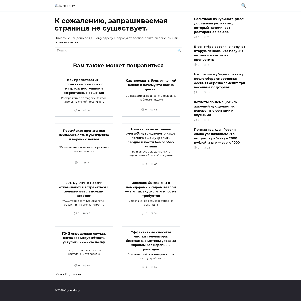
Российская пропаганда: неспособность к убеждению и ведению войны (84, 135)
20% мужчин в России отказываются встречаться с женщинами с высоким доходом (84, 189)
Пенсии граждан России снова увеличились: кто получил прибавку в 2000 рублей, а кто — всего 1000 (217, 136)
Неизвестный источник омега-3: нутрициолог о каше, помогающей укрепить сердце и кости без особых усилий (151, 137)
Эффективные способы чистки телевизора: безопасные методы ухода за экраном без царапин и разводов (151, 240)
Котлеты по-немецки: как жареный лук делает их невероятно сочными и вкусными (215, 108)
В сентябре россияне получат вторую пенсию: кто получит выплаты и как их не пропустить (219, 53)
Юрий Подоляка (68, 274)
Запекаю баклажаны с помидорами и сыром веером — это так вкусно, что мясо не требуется (150, 189)
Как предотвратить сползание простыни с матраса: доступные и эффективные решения (84, 86)
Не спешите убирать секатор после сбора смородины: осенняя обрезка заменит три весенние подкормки (219, 80)
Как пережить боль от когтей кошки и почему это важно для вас (151, 85)
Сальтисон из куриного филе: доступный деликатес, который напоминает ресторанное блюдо (219, 25)
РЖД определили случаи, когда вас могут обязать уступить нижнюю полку (84, 238)
